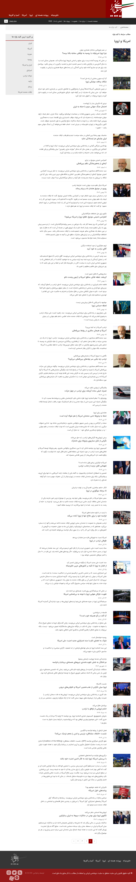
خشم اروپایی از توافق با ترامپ (94, 708)
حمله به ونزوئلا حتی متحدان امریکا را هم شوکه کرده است (83, 416)
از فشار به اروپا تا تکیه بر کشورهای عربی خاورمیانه (86, 565)
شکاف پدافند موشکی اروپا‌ (96, 81)
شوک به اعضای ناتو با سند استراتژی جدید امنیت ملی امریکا (82, 640)
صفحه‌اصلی (124, 27)
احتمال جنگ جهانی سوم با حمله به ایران (90, 106)
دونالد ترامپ (27, 75)
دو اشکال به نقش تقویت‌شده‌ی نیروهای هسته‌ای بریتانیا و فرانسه (79, 662)
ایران (30, 43)
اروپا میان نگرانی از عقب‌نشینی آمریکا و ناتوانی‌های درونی (83, 687)
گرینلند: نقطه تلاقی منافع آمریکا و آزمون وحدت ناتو (85, 277)
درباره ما (82, 21)
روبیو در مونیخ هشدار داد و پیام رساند (91, 188)
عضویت (74, 21)
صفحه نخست (93, 21)
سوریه (29, 54)
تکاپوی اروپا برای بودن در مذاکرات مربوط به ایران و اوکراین (83, 815)
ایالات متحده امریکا (25, 92)
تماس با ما (58, 21)
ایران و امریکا (27, 65)
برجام (30, 86)
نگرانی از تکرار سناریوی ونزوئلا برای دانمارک (89, 440)
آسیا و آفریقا (88, 860)
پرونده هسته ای (114, 860)
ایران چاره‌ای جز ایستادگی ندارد (94, 138)
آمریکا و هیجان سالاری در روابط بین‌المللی (89, 330)
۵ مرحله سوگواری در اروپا (96, 490)
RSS (50, 21)
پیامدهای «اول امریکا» (97, 790)
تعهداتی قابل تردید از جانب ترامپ (92, 466)
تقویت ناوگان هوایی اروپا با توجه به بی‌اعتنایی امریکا (85, 594)
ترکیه (30, 81)
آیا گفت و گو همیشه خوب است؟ (93, 615)
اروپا (104, 860)
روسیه (30, 59)
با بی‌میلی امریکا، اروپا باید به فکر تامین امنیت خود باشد (83, 758)
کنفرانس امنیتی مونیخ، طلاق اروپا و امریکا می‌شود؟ (86, 217)
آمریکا (30, 48)
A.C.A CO (28, 873)
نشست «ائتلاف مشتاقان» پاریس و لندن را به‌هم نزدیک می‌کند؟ (81, 733)
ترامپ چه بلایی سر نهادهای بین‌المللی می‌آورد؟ (87, 359)
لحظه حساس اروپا (99, 305)
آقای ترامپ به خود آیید (97, 248)
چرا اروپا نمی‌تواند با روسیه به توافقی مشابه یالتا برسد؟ (84, 53)
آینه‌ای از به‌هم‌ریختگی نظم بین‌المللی (91, 163)
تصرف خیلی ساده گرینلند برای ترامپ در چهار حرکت (85, 391)
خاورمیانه (126, 860)
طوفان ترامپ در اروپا (98, 540)
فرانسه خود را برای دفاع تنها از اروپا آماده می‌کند (87, 515)
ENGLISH (13, 21)
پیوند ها (67, 21)
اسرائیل (29, 70)
